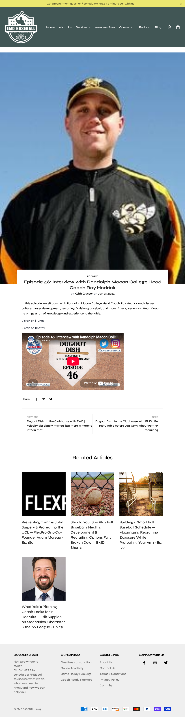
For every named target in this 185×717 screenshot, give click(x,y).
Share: (26, 399)
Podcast (145, 27)
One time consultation (76, 662)
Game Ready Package (76, 674)
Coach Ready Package (76, 679)
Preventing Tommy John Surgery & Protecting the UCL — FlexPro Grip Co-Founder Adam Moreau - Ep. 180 (42, 532)
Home (50, 27)
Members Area (105, 27)
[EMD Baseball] (21, 27)
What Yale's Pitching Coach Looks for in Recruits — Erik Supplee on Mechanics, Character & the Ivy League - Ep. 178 (43, 616)
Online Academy (72, 668)
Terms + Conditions (113, 674)
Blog (158, 27)
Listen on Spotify (33, 328)
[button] (177, 27)
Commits (125, 27)
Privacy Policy (109, 679)
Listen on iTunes (33, 320)
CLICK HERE (22, 670)
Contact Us (107, 668)
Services (81, 27)
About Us (65, 27)
